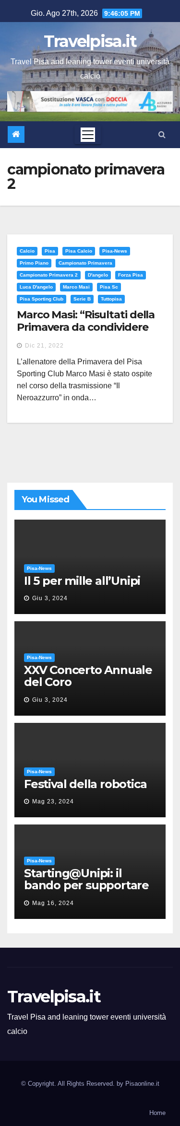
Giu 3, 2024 (50, 598)
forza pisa (130, 275)
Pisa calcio (78, 251)
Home (157, 1112)
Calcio (27, 251)
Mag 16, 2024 (53, 903)
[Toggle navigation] (87, 134)
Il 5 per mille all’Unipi (82, 581)
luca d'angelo (36, 287)
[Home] (16, 134)
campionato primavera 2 (49, 275)
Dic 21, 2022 (44, 345)
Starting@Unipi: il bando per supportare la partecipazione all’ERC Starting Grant (86, 891)
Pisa (50, 251)
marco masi (76, 287)
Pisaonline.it (142, 1083)
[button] (162, 134)
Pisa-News (114, 251)
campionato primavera (85, 263)
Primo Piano (34, 263)
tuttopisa (111, 299)
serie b (82, 299)
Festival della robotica (85, 784)
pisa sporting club (41, 299)
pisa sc (109, 287)
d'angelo (98, 275)
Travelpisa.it (90, 41)
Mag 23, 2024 (53, 801)
